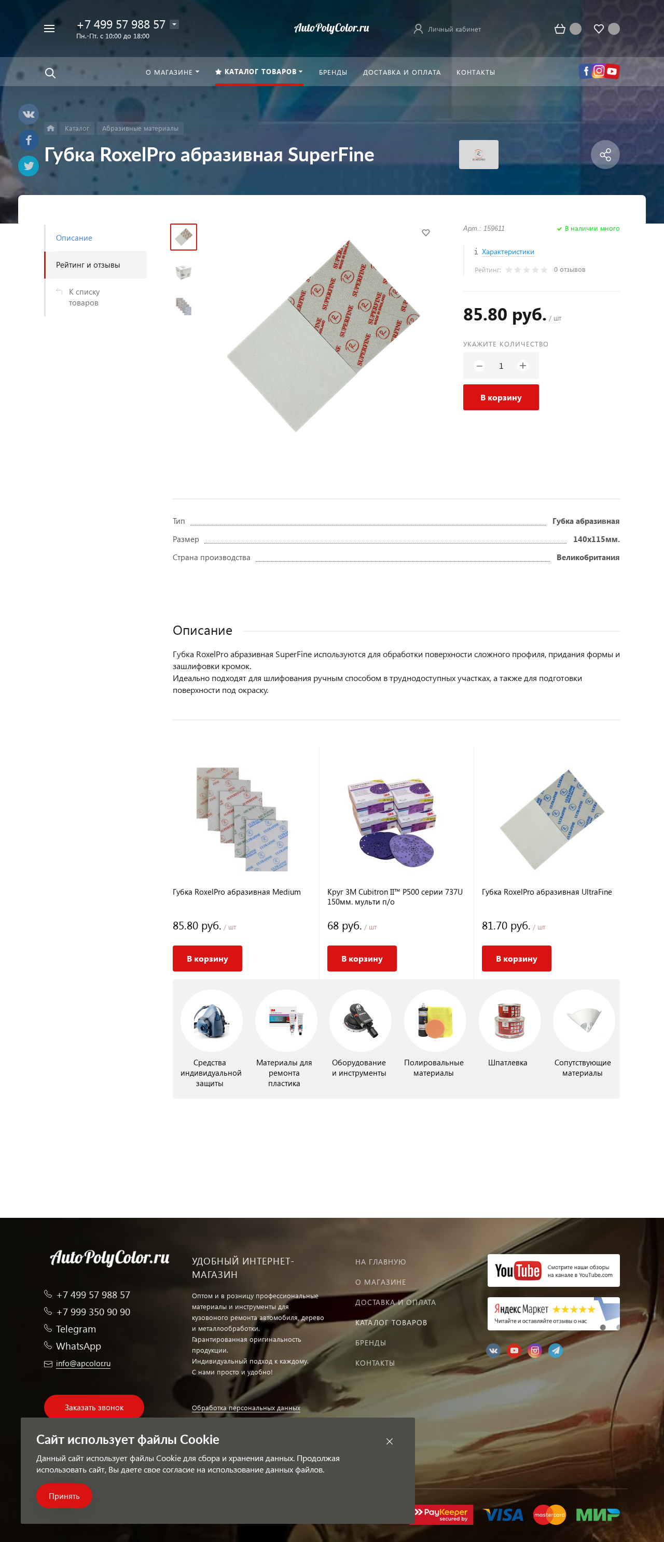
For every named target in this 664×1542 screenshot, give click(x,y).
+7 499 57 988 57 (120, 24)
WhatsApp (78, 1345)
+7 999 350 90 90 (93, 1311)
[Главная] (50, 128)
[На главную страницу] (332, 27)
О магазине (380, 1282)
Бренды (370, 1342)
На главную (380, 1262)
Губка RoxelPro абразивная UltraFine (547, 892)
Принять (64, 1496)
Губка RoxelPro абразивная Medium (237, 892)
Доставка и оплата (395, 1302)
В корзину (501, 397)
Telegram (76, 1328)
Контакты (375, 1363)
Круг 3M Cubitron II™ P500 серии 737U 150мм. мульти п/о (395, 897)
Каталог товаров (391, 1322)
